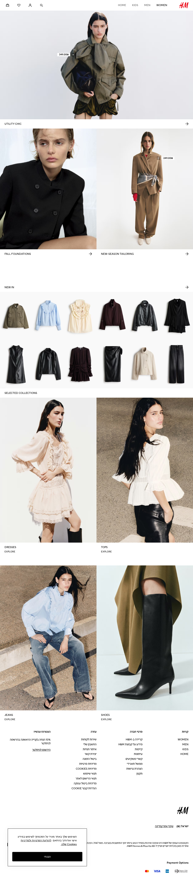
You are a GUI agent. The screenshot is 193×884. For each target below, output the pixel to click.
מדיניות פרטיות (87, 764)
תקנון (139, 774)
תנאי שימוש (89, 774)
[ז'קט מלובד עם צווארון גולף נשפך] (145, 364)
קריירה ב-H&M (134, 740)
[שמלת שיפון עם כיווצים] (80, 364)
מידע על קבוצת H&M (130, 744)
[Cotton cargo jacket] (16, 316)
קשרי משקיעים (134, 759)
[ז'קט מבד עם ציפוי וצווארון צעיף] (48, 364)
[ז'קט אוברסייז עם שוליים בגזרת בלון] (145, 316)
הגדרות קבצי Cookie (83, 788)
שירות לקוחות (88, 740)
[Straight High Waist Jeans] (177, 364)
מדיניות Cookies (86, 769)
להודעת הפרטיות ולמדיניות (36, 840)
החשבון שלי (89, 744)
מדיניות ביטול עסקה (85, 783)
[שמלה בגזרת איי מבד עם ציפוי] (16, 364)
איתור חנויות (89, 749)
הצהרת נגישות (134, 769)
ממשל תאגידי (134, 764)
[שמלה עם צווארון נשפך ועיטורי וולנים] (177, 316)
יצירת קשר (90, 754)
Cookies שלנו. (69, 844)
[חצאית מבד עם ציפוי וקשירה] (112, 364)
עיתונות (138, 754)
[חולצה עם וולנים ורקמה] (80, 316)
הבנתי (47, 856)
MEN (147, 5)
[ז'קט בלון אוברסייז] (112, 316)
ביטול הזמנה (89, 759)
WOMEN (161, 5)
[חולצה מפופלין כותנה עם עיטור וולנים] (48, 316)
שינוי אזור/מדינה (164, 826)
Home (122, 5)
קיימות (138, 749)
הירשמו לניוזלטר (41, 750)
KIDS (135, 5)
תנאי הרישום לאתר (86, 779)
